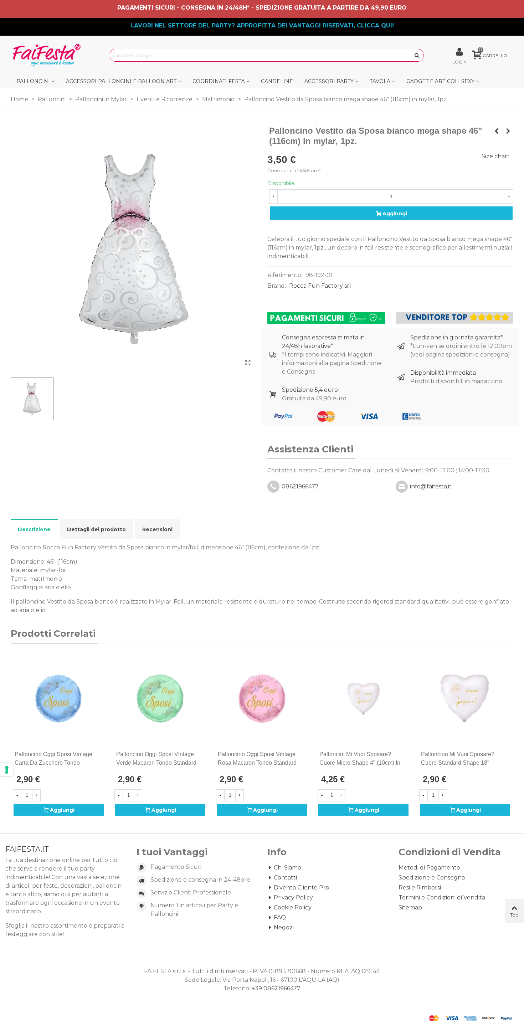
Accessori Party (329, 81)
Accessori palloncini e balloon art (121, 81)
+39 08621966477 (276, 988)
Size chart (496, 156)
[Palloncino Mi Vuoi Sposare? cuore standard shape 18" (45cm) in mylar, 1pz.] (465, 699)
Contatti (285, 877)
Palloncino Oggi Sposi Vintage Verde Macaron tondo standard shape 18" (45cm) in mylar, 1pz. (156, 762)
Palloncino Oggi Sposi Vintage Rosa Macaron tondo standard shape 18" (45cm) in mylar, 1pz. (258, 762)
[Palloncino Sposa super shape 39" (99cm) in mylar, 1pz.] (496, 131)
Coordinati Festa (218, 81)
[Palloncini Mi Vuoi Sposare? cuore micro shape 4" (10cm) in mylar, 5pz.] (363, 699)
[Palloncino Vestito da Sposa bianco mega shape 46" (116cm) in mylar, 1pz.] (247, 363)
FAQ (280, 917)
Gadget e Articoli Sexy (440, 81)
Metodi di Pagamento (429, 867)
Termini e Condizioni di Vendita (442, 897)
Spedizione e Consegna (432, 877)
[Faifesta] (48, 55)
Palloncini (33, 81)
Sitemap (410, 907)
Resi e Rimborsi (420, 887)
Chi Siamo (287, 867)
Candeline (277, 81)
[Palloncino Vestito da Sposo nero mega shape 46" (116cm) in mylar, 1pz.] (508, 131)
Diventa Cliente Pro (301, 887)
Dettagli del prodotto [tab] (96, 529)
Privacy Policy (293, 897)
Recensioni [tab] (157, 529)
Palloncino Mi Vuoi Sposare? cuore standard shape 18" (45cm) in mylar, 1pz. (457, 762)
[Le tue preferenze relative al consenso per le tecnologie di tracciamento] (7, 769)
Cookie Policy (293, 907)
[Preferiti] (100, 754)
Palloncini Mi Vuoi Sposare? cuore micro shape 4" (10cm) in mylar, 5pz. (359, 762)
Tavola (380, 81)
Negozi (284, 927)
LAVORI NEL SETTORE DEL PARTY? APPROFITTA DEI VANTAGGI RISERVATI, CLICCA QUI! (262, 25)
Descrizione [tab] (34, 529)
